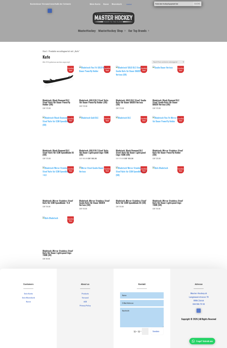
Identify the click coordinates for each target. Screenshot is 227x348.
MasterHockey (87, 31)
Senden (156, 331)
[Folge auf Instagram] (50, 11)
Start (45, 51)
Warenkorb (117, 4)
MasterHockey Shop (110, 31)
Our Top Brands (137, 31)
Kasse (106, 4)
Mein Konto (95, 4)
